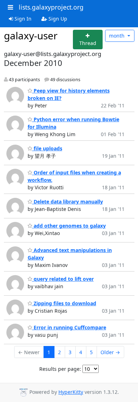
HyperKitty (70, 392)
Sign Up (57, 18)
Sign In (22, 18)
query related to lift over (63, 278)
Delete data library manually (67, 201)
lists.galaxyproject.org (51, 7)
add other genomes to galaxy (69, 225)
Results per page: (60, 368)
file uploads (47, 148)
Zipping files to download (64, 303)
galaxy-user (31, 35)
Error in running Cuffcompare (69, 327)
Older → (110, 352)
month (117, 35)
